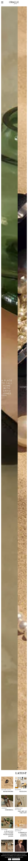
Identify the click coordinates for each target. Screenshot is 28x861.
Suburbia (9, 810)
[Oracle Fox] (14, 2)
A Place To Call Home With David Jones (8, 833)
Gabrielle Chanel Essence (22, 834)
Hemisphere (8, 791)
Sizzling (23, 791)
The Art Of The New (22, 812)
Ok (9, 859)
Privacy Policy (16, 859)
